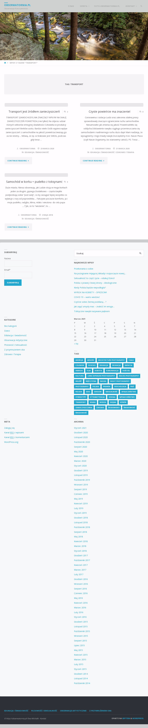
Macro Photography (129, 376)
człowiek (79, 365)
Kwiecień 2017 (81, 565)
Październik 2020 (82, 442)
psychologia (120, 386)
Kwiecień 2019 (81, 503)
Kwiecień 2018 (81, 541)
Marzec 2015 (80, 659)
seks (88, 392)
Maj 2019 (78, 498)
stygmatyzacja (97, 397)
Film (89, 370)
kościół (126, 370)
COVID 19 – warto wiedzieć (87, 297)
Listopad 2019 (81, 475)
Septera (126, 718)
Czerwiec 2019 (81, 494)
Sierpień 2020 (80, 446)
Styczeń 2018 (80, 550)
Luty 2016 (78, 612)
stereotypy (80, 397)
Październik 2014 (82, 683)
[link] (141, 6)
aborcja (79, 360)
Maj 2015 (78, 650)
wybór (123, 402)
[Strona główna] (5, 63)
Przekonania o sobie (83, 268)
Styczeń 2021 (80, 427)
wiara (93, 402)
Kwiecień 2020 (81, 456)
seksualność (111, 392)
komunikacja (112, 370)
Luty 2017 (78, 574)
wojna (113, 402)
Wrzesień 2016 (81, 584)
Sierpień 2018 (80, 532)
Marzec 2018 (80, 546)
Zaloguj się (9, 427)
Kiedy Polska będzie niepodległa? (90, 287)
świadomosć (129, 407)
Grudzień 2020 (81, 432)
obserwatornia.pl (17, 5)
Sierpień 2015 (80, 640)
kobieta (98, 370)
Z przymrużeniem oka (14, 349)
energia (79, 370)
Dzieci (7, 330)
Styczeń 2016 (80, 617)
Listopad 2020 (81, 437)
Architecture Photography (111, 360)
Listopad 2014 (81, 678)
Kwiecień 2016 (81, 602)
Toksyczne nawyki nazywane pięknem (92, 311)
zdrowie (100, 407)
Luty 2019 (78, 508)
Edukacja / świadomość (37, 152)
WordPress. (138, 718)
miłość (78, 381)
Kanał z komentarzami (16, 437)
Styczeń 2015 (80, 669)
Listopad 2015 (81, 626)
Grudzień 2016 (81, 579)
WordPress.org (11, 442)
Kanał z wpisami (14, 432)
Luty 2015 (78, 664)
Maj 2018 (78, 536)
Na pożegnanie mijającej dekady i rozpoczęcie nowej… (100, 273)
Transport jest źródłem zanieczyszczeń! (34, 111)
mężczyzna (91, 381)
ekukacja (116, 365)
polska (95, 386)
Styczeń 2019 (80, 513)
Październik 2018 (82, 527)
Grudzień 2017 (81, 555)
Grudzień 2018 (81, 517)
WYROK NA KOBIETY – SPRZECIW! (90, 292)
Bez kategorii (10, 326)
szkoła (112, 397)
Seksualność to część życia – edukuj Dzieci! (94, 278)
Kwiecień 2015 (81, 654)
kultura (79, 376)
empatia (128, 365)
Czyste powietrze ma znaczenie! (109, 111)
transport (80, 402)
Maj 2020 (78, 451)
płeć (132, 386)
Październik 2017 (82, 560)
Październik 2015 (82, 631)
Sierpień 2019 (80, 489)
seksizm (97, 392)
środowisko (114, 407)
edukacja (104, 365)
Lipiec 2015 (79, 645)
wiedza (103, 402)
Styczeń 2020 (80, 465)
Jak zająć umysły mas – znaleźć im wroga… (94, 306)
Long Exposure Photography (101, 376)
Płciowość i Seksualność (15, 345)
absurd (90, 360)
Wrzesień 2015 (81, 635)
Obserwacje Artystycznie (15, 340)
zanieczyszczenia (83, 407)
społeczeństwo (128, 392)
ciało (131, 360)
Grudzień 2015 (81, 621)
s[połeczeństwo (127, 397)
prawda (106, 386)
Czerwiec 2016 (81, 593)
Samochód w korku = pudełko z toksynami (34, 182)
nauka (103, 381)
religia (78, 392)
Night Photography (119, 381)
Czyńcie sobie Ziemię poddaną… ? (90, 301)
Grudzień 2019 (81, 470)
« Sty (76, 343)
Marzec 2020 (80, 461)
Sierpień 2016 (80, 588)
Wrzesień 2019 (81, 484)
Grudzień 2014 (81, 673)
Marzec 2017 (80, 569)
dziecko (92, 365)
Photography (81, 386)
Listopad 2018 (81, 522)
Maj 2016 (78, 598)
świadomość (81, 413)
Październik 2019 (82, 479)
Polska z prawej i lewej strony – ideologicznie (95, 282)
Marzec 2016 (80, 607)
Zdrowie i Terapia (125, 152)
